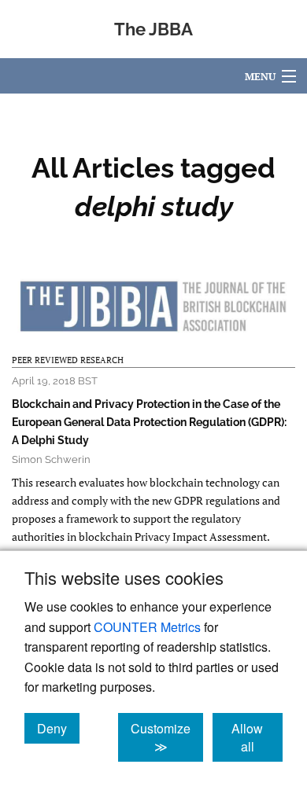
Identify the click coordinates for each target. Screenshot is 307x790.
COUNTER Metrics (147, 627)
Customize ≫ (167, 737)
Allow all (257, 737)
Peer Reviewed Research (68, 360)
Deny (58, 727)
